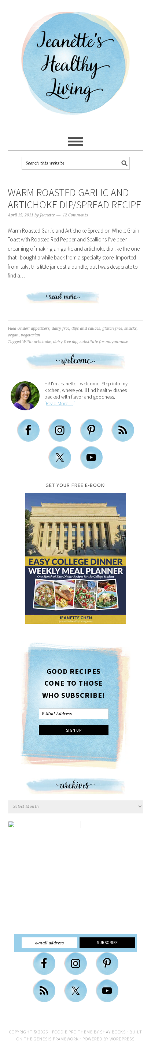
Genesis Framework (56, 1039)
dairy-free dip (65, 341)
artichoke (42, 341)
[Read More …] (60, 403)
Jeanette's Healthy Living (75, 66)
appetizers (40, 328)
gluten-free (112, 328)
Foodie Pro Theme (72, 1032)
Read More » (75, 300)
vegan (13, 335)
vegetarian (30, 335)
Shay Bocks (113, 1032)
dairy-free (60, 328)
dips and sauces (85, 328)
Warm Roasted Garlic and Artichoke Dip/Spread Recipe (74, 199)
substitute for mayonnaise (104, 341)
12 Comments (75, 215)
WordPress (122, 1039)
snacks (130, 328)
